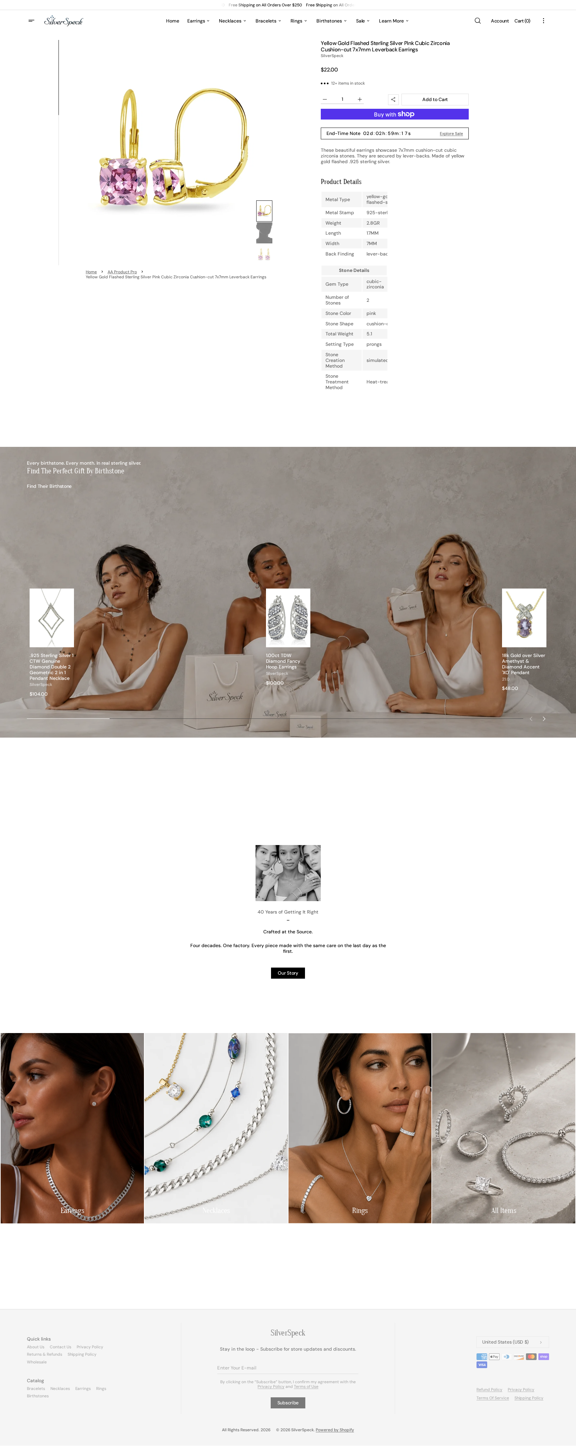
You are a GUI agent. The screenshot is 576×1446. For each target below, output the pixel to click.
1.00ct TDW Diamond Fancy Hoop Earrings (283, 661)
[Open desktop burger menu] (32, 20)
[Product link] (52, 643)
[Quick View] (69, 642)
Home (91, 272)
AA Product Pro (122, 272)
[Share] (393, 99)
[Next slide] (544, 719)
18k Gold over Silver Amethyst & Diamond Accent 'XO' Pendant (523, 664)
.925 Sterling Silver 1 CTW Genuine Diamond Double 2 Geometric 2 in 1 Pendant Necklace (52, 667)
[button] (477, 20)
